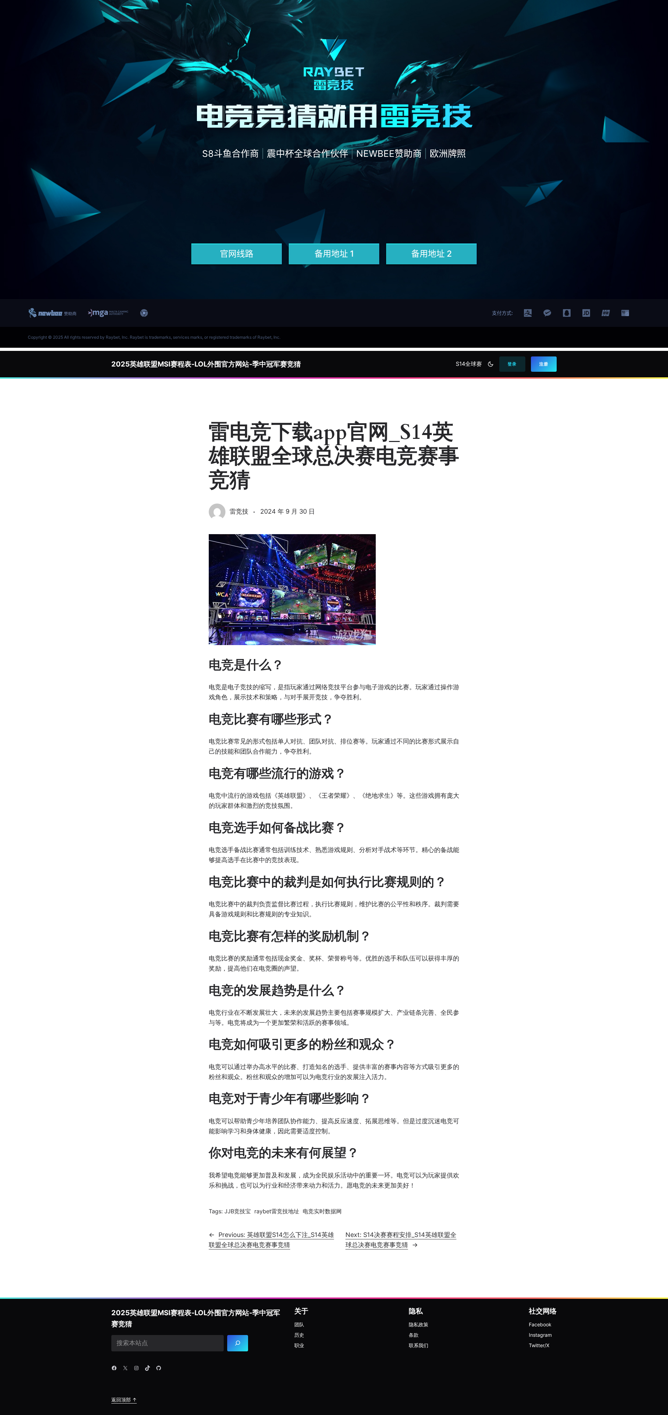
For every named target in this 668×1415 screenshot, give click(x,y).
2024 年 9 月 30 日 (287, 511)
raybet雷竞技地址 (276, 1211)
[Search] (237, 1343)
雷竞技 (239, 511)
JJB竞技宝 (237, 1211)
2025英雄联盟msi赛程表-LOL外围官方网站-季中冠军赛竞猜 (206, 364)
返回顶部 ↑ (124, 1399)
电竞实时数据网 (322, 1211)
